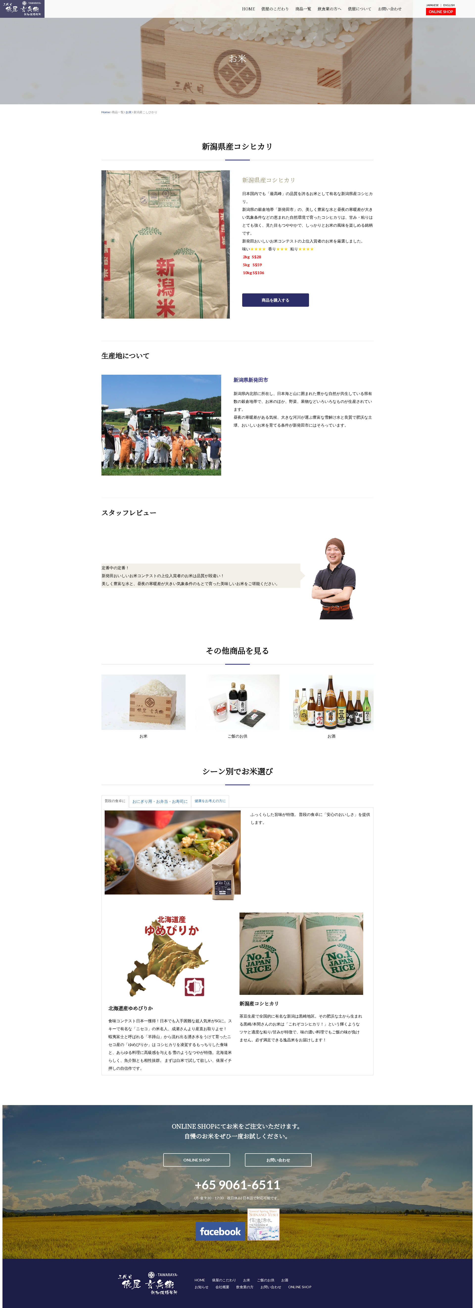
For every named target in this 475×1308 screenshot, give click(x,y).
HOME (248, 9)
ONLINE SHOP (441, 11)
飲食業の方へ (329, 9)
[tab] (115, 801)
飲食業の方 (245, 1287)
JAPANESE (432, 5)
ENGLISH (449, 5)
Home (105, 112)
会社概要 (222, 1287)
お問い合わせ (390, 9)
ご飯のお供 (265, 1280)
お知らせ (202, 1287)
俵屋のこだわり (275, 9)
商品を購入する (275, 300)
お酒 (284, 1280)
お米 (129, 112)
